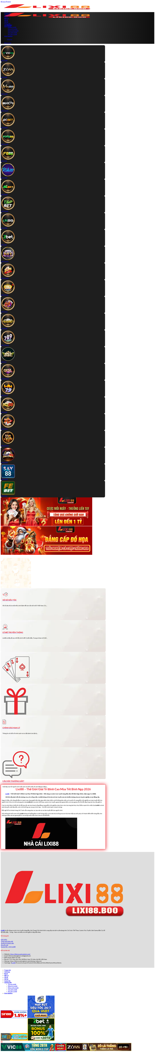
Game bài (7, 24)
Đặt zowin (4, 429)
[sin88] (14, 1017)
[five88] (14, 1040)
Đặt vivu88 (4, 144)
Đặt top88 (4, 462)
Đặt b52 (3, 362)
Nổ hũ (6, 22)
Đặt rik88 (4, 177)
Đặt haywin (5, 261)
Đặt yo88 (4, 412)
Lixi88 (7, 794)
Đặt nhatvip (5, 445)
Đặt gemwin (5, 378)
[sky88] (41, 1017)
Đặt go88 (4, 328)
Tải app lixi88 (12, 27)
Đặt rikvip (4, 311)
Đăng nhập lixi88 (13, 31)
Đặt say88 (4, 479)
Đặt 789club (5, 345)
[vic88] (33, 1050)
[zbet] (41, 1040)
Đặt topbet (4, 211)
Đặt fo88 (4, 161)
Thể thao (7, 15)
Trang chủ (7, 13)
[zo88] (98, 1050)
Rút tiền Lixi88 (12, 34)
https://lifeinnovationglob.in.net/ (20, 954)
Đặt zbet (4, 244)
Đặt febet (4, 496)
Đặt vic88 (4, 60)
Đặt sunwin (5, 278)
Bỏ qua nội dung (6, 1)
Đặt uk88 (4, 228)
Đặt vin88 (4, 94)
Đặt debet (4, 127)
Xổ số (6, 20)
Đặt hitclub (4, 295)
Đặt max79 (4, 110)
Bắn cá (6, 18)
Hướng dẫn (8, 25)
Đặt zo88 (4, 77)
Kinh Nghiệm (8, 36)
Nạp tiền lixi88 (12, 32)
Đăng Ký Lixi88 (12, 29)
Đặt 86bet (4, 194)
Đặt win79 (4, 395)
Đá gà (6, 16)
